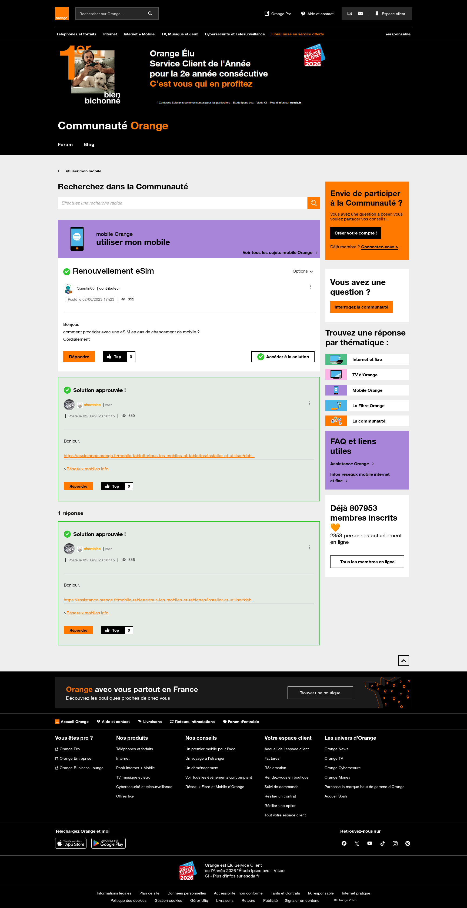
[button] (310, 286)
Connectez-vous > (379, 246)
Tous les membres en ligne (367, 561)
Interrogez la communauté (361, 307)
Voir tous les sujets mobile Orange (277, 252)
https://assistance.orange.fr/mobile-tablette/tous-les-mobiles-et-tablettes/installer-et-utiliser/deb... (159, 455)
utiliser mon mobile (83, 171)
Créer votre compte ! (356, 233)
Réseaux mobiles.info (87, 468)
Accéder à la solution (287, 356)
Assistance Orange (349, 463)
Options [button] (300, 271)
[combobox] (183, 203)
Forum (65, 144)
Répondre (79, 356)
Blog (89, 144)
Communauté (113, 125)
